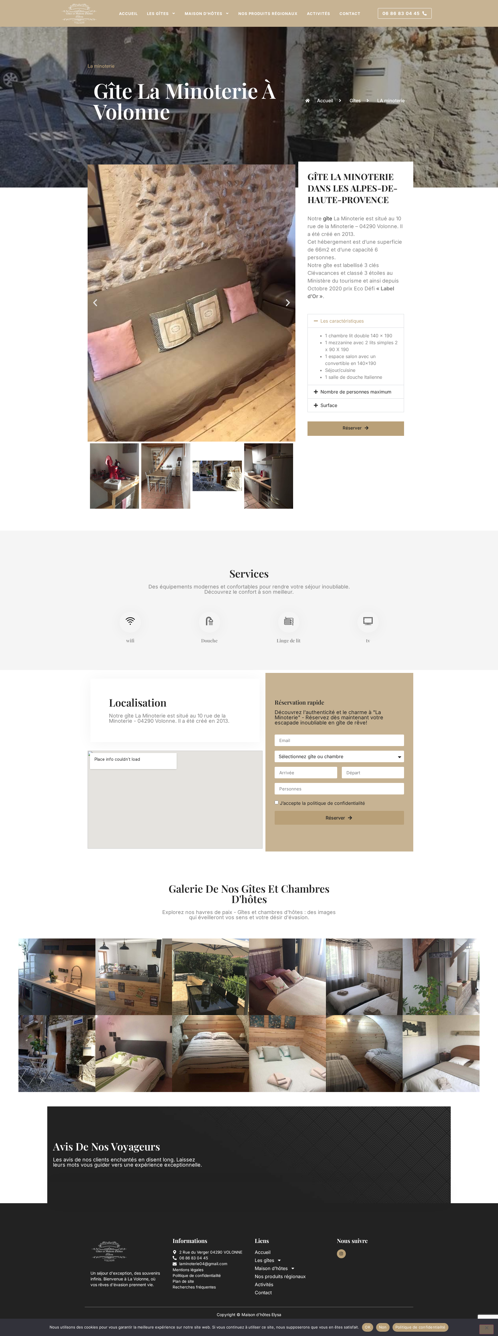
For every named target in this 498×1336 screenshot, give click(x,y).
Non (383, 1327)
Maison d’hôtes (203, 13)
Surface (328, 405)
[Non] (486, 1329)
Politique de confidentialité (420, 1327)
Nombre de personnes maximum (355, 392)
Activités (318, 13)
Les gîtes (158, 13)
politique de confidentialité (336, 803)
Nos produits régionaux (268, 13)
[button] (95, 302)
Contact (350, 13)
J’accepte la (322, 803)
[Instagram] (341, 1253)
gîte (327, 218)
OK (367, 1327)
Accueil (128, 13)
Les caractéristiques (342, 321)
